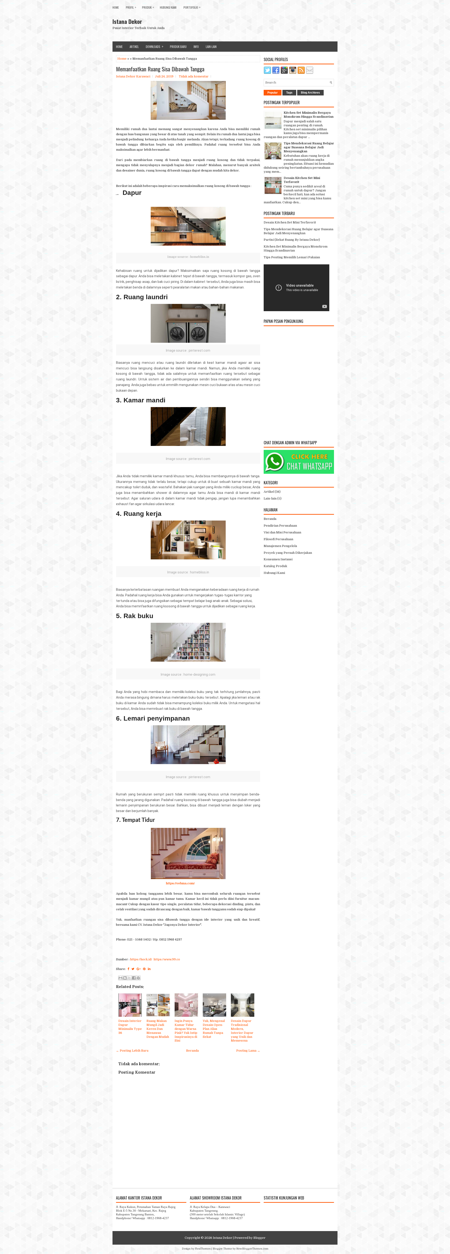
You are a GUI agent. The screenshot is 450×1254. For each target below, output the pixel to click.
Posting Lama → (248, 1050)
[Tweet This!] (132, 969)
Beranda (192, 1050)
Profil (131, 7)
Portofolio (192, 7)
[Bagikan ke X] (129, 978)
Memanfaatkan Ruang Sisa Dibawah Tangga (160, 69)
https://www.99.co (167, 959)
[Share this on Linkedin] (149, 969)
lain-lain (211, 46)
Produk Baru (178, 46)
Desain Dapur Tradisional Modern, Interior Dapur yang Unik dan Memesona (242, 1030)
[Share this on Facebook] (128, 969)
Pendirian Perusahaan (280, 525)
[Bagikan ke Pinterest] (138, 978)
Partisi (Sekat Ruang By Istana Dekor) (292, 239)
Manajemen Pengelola (280, 546)
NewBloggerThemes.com (252, 1248)
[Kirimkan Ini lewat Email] (120, 978)
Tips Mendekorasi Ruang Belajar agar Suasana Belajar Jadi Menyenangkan (309, 147)
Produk (148, 7)
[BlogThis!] (125, 978)
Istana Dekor (127, 21)
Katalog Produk (275, 566)
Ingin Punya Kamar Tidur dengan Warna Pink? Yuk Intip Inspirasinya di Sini (186, 1030)
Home (115, 7)
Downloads (154, 46)
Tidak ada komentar (194, 76)
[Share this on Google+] (138, 969)
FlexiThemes (202, 1248)
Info (196, 46)
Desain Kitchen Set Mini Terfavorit (290, 222)
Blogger (259, 1237)
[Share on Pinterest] (144, 969)
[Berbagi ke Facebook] (133, 978)
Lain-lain (270, 498)
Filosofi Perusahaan (278, 539)
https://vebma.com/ (180, 883)
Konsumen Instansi (278, 559)
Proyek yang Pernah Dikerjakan (288, 552)
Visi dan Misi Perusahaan (282, 532)
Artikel (134, 46)
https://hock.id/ (141, 959)
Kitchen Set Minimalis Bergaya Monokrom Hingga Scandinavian (309, 114)
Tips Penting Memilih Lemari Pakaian (292, 257)
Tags (289, 92)
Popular (272, 92)
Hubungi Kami (168, 7)
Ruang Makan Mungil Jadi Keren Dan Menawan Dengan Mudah (157, 1029)
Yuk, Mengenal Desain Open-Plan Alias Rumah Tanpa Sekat (214, 1029)
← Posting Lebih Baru (132, 1050)
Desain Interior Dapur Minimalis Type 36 (130, 1027)
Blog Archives (310, 92)
